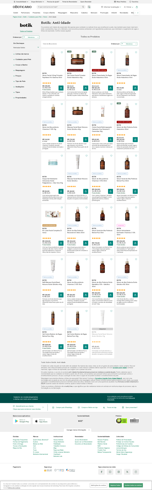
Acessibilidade (21, 2)
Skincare (94, 13)
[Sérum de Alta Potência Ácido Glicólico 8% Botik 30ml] (127, 266)
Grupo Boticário (36, 2)
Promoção (104, 13)
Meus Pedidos (121, 2)
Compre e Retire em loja (89, 407)
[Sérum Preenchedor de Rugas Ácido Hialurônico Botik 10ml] (127, 59)
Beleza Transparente (104, 452)
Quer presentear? (131, 407)
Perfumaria (25, 13)
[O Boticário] (22, 7)
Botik (25, 17)
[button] (61, 88)
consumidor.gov (121, 448)
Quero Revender (85, 2)
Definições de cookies (98, 485)
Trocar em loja (111, 407)
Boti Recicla (101, 442)
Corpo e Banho (49, 13)
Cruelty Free (102, 450)
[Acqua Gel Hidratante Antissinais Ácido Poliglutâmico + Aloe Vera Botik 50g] (53, 162)
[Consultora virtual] (89, 7)
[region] (76, 485)
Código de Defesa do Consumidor (127, 446)
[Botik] (26, 25)
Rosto (45, 17)
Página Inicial (17, 17)
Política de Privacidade (124, 440)
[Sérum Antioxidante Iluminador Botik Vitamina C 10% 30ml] (127, 214)
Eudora (35, 442)
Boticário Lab (58, 456)
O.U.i (34, 448)
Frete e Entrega (18, 444)
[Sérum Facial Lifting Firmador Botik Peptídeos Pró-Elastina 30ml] (53, 59)
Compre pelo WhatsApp (64, 407)
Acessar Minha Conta (128, 7)
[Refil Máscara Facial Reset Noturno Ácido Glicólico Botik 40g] (53, 266)
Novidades (124, 13)
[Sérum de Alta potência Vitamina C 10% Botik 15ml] (77, 266)
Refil (99, 446)
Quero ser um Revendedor (83, 442)
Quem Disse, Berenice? (40, 440)
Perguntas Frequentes (20, 440)
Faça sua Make (58, 450)
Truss (35, 450)
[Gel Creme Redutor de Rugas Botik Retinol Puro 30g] (53, 317)
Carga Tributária (121, 454)
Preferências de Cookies (124, 444)
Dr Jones (36, 452)
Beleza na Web (38, 444)
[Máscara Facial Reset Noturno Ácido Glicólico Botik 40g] (77, 110)
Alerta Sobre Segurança (124, 452)
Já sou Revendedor (81, 440)
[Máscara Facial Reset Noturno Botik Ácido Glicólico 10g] (102, 317)
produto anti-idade (120, 368)
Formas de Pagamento (20, 442)
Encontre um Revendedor (83, 444)
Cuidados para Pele (35, 17)
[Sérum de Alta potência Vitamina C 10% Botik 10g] (53, 110)
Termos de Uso (121, 450)
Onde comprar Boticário (62, 452)
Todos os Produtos (26, 31)
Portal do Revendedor (69, 2)
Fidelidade (57, 444)
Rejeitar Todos (115, 485)
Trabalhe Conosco (60, 446)
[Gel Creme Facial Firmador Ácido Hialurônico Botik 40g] (77, 59)
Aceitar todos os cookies (133, 485)
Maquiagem (62, 13)
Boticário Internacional (40, 454)
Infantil (114, 13)
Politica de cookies (14, 488)
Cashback (57, 454)
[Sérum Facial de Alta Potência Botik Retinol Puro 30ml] (127, 162)
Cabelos (84, 13)
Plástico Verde (102, 444)
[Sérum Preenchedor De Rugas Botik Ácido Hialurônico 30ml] (102, 59)
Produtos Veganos (104, 448)
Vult (34, 446)
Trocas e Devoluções (20, 446)
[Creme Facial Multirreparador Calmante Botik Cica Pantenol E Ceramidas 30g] (102, 110)
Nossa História (58, 440)
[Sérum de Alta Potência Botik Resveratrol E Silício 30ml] (77, 214)
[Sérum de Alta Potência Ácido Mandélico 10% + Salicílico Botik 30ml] (102, 266)
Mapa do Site (17, 448)
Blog (133, 13)
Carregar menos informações (76, 430)
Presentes (36, 13)
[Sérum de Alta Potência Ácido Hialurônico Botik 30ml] (127, 110)
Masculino (74, 13)
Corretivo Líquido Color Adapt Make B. (108, 378)
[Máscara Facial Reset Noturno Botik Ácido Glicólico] (77, 162)
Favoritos (135, 2)
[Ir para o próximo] (137, 13)
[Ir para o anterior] (135, 13)
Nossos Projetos (103, 440)
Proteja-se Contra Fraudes (125, 442)
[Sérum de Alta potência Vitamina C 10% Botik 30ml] (102, 162)
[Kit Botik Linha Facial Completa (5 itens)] (53, 214)
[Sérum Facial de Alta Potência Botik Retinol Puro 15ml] (102, 214)
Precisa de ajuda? (53, 2)
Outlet (15, 13)
